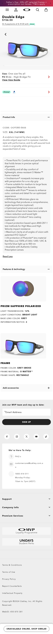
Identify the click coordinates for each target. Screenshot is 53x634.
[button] (2, 3)
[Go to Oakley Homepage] (26, 9)
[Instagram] (16, 436)
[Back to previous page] (1, 30)
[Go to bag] (46, 9)
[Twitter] (26, 436)
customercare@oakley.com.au (29, 465)
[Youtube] (36, 436)
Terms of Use (8, 572)
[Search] (37, 9)
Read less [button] (8, 256)
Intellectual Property (12, 593)
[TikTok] (46, 436)
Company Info (10, 507)
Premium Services (12, 515)
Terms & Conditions (12, 565)
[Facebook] (7, 436)
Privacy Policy (9, 579)
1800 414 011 (22, 474)
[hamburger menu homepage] (7, 9)
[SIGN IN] (16, 9)
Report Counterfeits (12, 586)
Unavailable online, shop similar (26, 629)
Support (7, 499)
